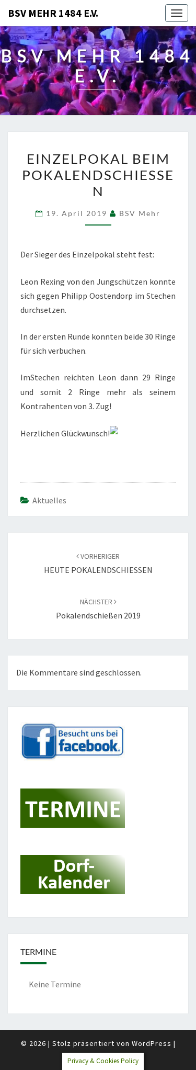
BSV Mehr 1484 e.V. (53, 12)
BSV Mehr (139, 213)
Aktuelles (49, 500)
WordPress (151, 1043)
